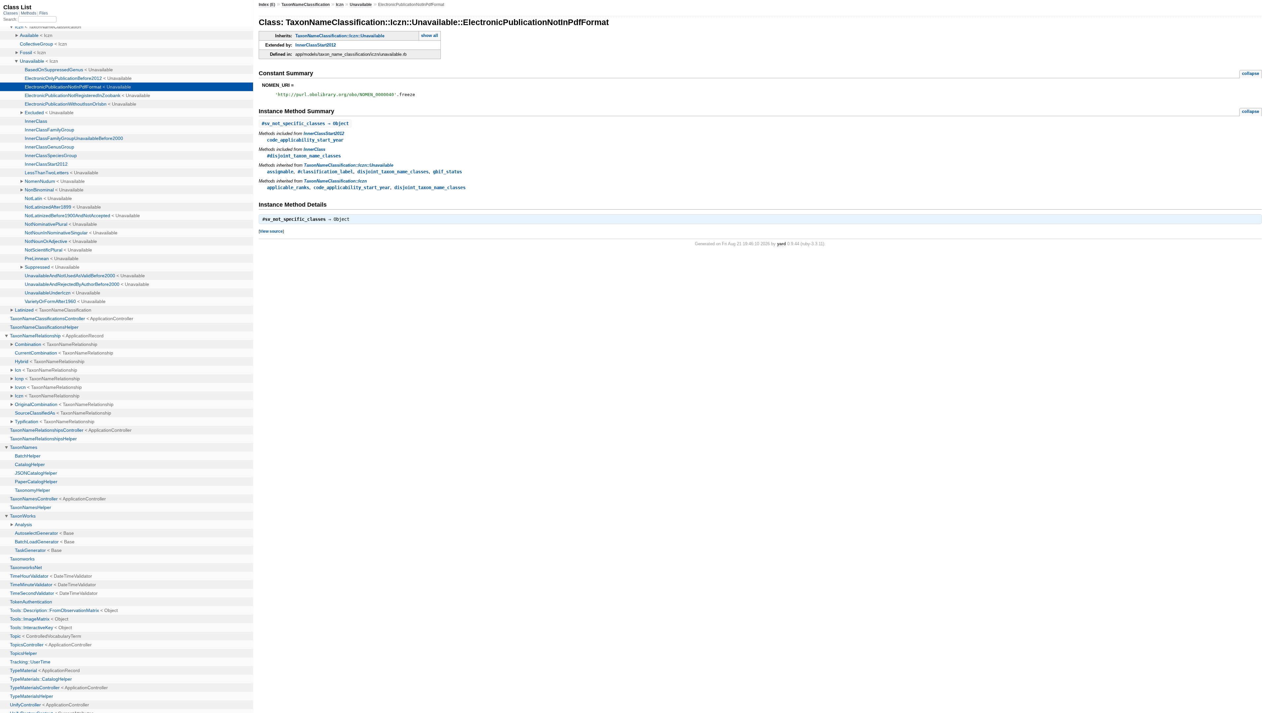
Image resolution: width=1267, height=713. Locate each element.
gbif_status (447, 171)
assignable (280, 171)
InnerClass (314, 149)
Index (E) (267, 4)
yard (781, 243)
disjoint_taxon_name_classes (393, 171)
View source (271, 231)
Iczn (339, 4)
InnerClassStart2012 (315, 45)
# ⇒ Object (305, 123)
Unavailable (361, 4)
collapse (1250, 73)
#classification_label (325, 171)
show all (429, 35)
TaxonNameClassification (305, 4)
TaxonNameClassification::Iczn (335, 181)
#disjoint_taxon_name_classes (304, 155)
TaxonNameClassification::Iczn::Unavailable (339, 35)
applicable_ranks (288, 187)
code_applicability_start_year (305, 140)
